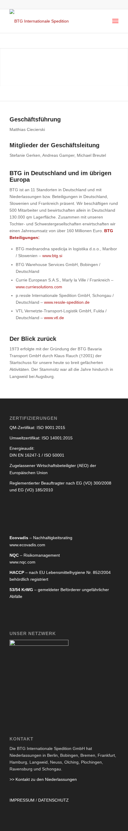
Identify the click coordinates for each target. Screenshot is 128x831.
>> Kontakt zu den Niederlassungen (43, 779)
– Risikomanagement (35, 555)
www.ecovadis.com (27, 544)
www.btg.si (52, 255)
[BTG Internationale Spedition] (53, 21)
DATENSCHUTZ (53, 800)
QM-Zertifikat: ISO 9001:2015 (37, 427)
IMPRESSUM (22, 800)
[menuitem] (115, 21)
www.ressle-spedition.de (67, 302)
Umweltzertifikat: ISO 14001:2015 (41, 438)
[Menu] (115, 21)
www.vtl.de (54, 317)
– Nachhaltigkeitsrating (41, 537)
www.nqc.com (22, 562)
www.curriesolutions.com (39, 286)
